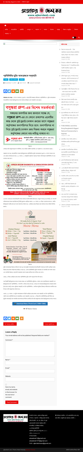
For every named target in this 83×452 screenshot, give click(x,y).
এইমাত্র (21, 79)
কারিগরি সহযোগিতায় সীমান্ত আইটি (73, 449)
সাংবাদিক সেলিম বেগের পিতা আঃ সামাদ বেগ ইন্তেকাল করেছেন (70, 177)
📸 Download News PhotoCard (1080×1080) (30, 304)
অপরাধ (45, 29)
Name (7, 360)
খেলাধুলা (29, 29)
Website (8, 376)
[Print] (13, 89)
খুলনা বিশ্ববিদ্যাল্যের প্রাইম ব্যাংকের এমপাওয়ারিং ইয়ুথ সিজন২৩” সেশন (69, 161)
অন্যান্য (7, 33)
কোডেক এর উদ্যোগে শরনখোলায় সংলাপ (70, 205)
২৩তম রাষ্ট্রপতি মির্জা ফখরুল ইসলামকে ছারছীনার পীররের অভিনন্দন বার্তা (70, 169)
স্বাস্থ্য (58, 29)
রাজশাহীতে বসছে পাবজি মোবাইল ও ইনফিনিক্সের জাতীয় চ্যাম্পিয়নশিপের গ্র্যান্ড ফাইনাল (70, 141)
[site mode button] (74, 38)
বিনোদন (52, 29)
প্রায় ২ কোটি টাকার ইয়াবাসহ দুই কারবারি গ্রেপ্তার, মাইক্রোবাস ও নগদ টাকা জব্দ (70, 186)
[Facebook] (5, 89)
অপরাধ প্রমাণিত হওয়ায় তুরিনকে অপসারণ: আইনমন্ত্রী (51, 324)
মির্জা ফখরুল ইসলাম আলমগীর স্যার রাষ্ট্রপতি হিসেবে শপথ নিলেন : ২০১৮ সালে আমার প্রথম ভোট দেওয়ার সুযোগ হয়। (70, 103)
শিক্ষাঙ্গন (76, 29)
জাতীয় (6, 29)
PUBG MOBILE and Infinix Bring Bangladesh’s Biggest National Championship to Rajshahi (70, 129)
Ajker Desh (22, 83)
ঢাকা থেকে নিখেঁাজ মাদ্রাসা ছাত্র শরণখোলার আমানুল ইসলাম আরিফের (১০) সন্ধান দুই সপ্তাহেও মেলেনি (69, 196)
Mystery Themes (30, 449)
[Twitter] (9, 89)
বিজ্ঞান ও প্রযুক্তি (67, 29)
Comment (9, 340)
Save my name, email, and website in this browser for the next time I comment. (11, 392)
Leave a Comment (34, 83)
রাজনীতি (22, 29)
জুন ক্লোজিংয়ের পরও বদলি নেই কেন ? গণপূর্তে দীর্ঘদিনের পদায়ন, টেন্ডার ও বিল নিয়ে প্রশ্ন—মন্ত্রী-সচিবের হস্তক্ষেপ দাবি (70, 116)
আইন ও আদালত (13, 79)
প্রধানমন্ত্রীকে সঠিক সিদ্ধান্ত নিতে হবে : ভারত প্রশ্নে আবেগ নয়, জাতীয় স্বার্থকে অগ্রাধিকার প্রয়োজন (70, 91)
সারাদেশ (37, 29)
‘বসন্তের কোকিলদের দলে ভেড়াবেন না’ (11, 324)
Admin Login (25, 2)
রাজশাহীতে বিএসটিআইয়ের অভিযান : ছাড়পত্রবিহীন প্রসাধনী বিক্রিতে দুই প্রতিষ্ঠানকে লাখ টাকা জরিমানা (69, 152)
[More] (21, 89)
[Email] (17, 89)
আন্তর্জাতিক (14, 29)
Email (7, 368)
